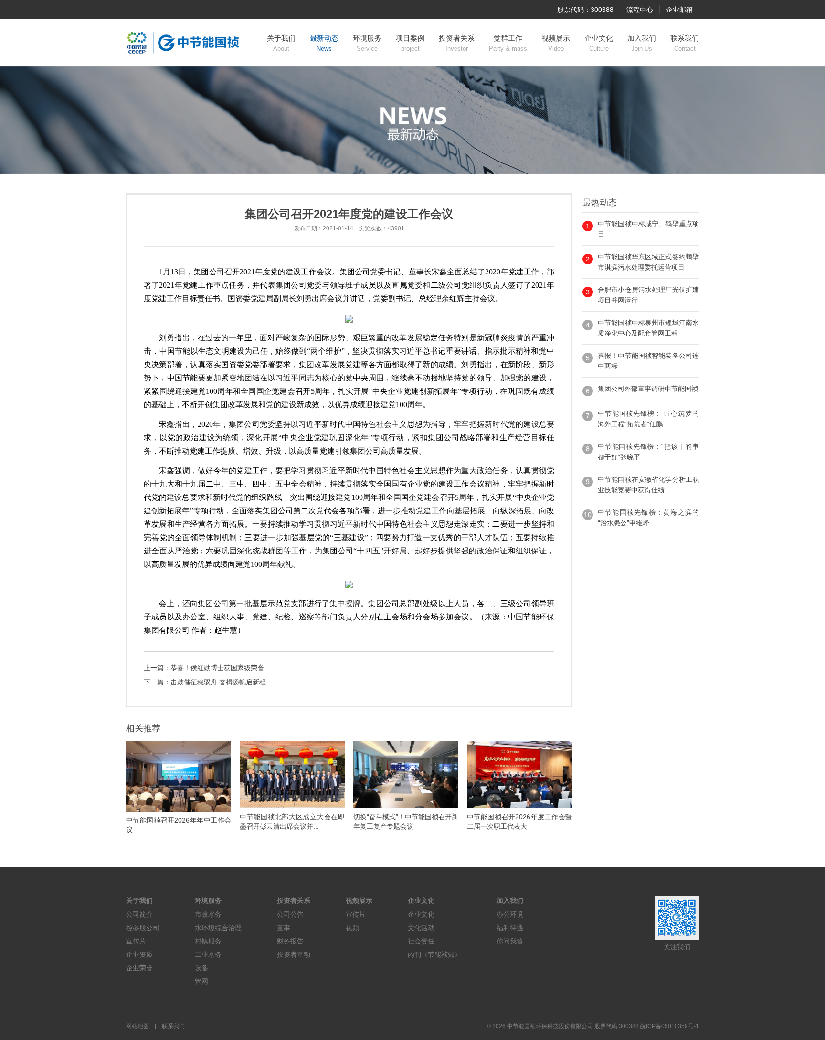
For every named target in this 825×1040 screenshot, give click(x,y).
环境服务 (367, 43)
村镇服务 (208, 941)
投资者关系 (457, 43)
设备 (201, 968)
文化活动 (421, 928)
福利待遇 (510, 928)
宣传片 (136, 941)
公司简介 (139, 914)
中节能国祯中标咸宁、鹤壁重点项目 (648, 229)
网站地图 (137, 1026)
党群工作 (508, 43)
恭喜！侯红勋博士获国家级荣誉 (217, 668)
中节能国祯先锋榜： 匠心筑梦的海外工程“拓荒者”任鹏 (648, 419)
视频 (352, 928)
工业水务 (208, 954)
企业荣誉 (139, 968)
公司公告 (290, 914)
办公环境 (510, 914)
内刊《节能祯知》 (434, 954)
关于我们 (281, 43)
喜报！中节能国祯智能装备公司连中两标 (648, 361)
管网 (201, 981)
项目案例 (410, 43)
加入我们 (641, 43)
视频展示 (555, 43)
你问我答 (510, 941)
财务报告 (290, 941)
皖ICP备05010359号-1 (669, 1026)
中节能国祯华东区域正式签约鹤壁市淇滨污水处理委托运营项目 (648, 262)
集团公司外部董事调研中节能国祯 (648, 388)
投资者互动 (293, 954)
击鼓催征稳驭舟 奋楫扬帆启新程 (218, 682)
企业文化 (598, 43)
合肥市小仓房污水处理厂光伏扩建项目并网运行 (648, 295)
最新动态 (324, 43)
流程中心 (639, 9)
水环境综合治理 (218, 928)
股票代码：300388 (585, 9)
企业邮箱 (679, 9)
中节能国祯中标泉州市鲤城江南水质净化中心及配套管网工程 (648, 328)
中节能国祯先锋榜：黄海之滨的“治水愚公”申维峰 (648, 518)
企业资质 (139, 954)
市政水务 (208, 914)
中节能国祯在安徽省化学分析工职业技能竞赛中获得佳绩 (648, 485)
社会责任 (421, 941)
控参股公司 (142, 928)
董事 (283, 928)
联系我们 (684, 43)
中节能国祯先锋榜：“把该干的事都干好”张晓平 (648, 452)
